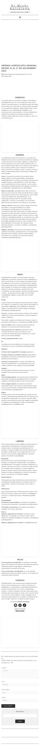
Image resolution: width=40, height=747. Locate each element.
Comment (4, 667)
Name (2, 681)
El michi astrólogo (20, 7)
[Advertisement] (20, 41)
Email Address (5, 689)
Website (3, 697)
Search (20, 721)
